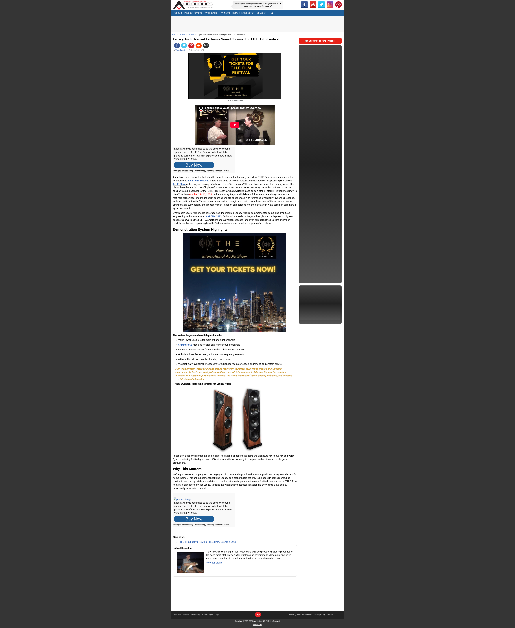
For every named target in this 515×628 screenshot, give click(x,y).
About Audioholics (181, 615)
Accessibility (257, 625)
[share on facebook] (177, 45)
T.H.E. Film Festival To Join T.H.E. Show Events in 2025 (207, 541)
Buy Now (194, 165)
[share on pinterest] (191, 45)
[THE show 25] (234, 282)
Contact (330, 615)
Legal (217, 615)
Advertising (195, 615)
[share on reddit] (199, 45)
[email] (206, 45)
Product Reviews (193, 13)
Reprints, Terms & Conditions (300, 615)
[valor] (234, 419)
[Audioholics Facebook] (304, 4)
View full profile (214, 562)
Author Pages (207, 615)
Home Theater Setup (243, 13)
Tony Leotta (180, 50)
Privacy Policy (319, 615)
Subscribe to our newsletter (322, 41)
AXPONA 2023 (214, 216)
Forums (178, 13)
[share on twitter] (184, 45)
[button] (313, 4)
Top (258, 614)
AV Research (211, 13)
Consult (261, 13)
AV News (225, 13)
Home (174, 35)
